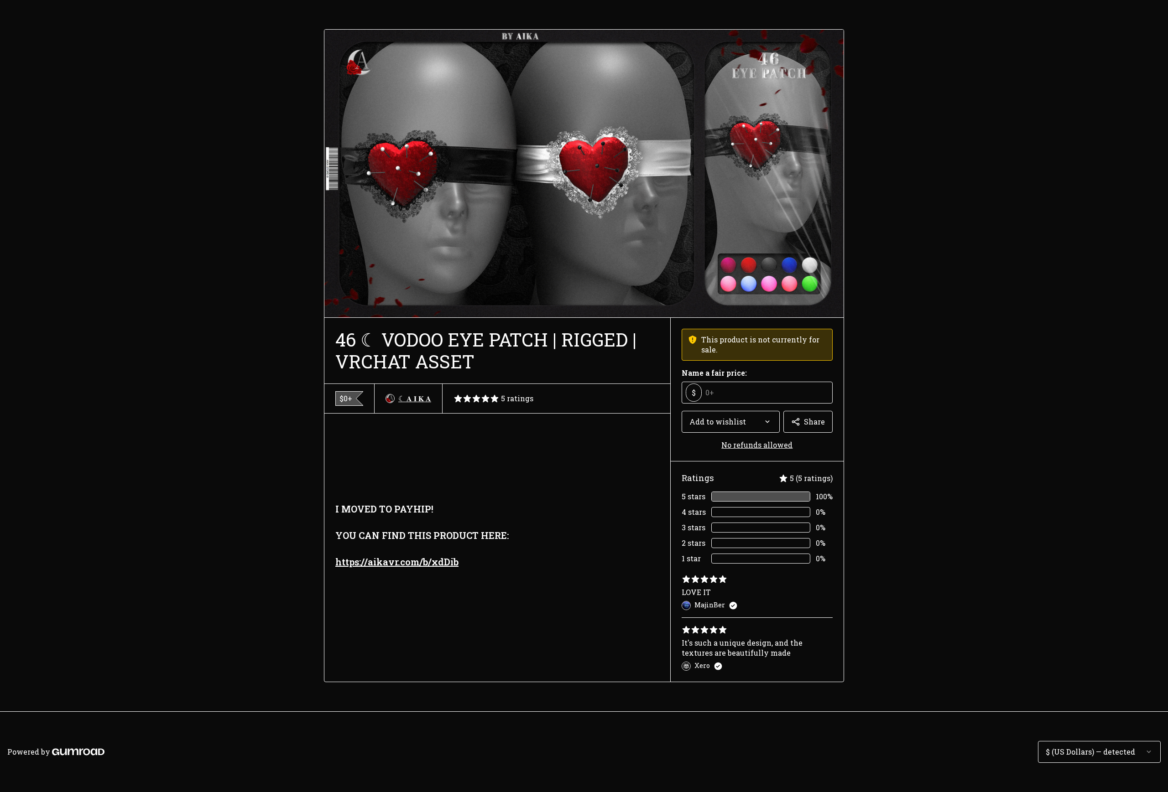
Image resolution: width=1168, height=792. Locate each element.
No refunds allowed (757, 445)
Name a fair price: (714, 373)
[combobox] (731, 422)
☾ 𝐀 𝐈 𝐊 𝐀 (414, 398)
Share (814, 421)
